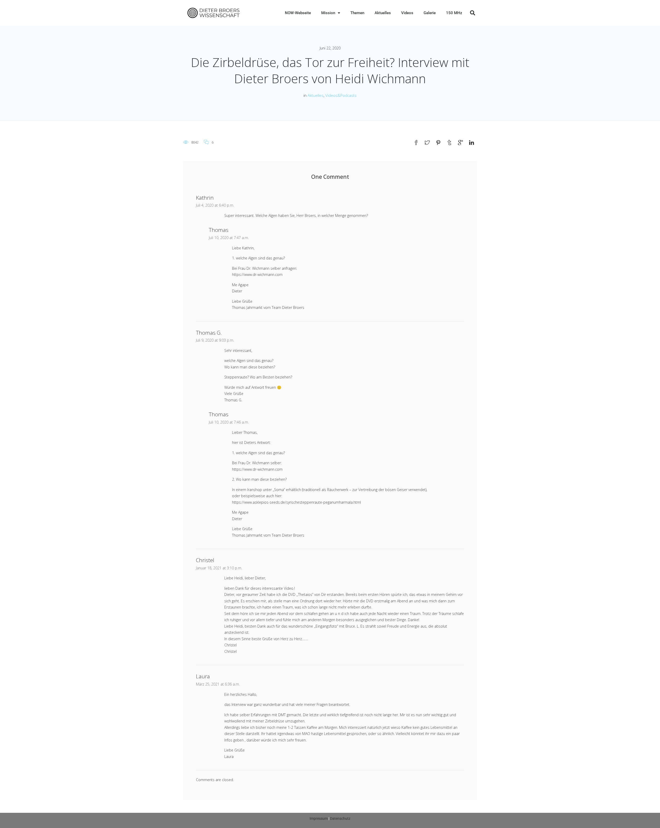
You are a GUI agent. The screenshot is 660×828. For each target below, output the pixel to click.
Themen (357, 13)
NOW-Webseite (298, 13)
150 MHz (454, 13)
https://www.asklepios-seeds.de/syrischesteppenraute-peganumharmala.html (296, 502)
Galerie (430, 13)
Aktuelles (383, 13)
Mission (328, 13)
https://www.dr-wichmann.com (257, 274)
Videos (407, 13)
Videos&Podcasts (341, 95)
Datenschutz (340, 818)
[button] (472, 13)
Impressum (319, 818)
